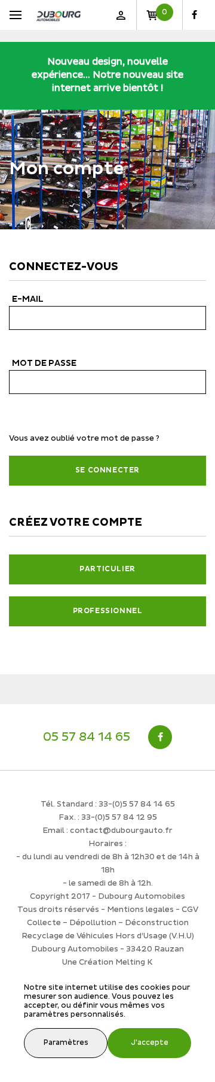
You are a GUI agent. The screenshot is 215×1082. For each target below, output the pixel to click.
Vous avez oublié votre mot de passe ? (84, 438)
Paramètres (66, 1042)
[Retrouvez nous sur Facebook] (194, 15)
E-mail (28, 299)
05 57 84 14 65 (86, 737)
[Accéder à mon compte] (120, 15)
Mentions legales (140, 909)
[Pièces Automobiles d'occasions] (58, 15)
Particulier (107, 569)
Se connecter (107, 470)
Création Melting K (116, 962)
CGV (190, 909)
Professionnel (108, 611)
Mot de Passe (44, 363)
